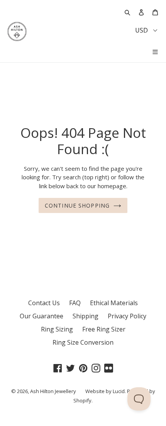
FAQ (75, 303)
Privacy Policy (127, 316)
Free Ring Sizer (103, 329)
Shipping (85, 316)
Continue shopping (77, 205)
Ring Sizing (57, 329)
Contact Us (44, 303)
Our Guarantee (41, 316)
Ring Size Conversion (83, 342)
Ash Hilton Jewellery (53, 391)
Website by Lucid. (105, 391)
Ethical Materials (114, 303)
